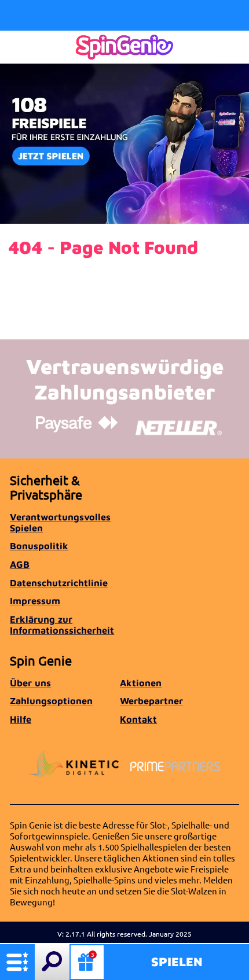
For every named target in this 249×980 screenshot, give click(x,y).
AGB (20, 564)
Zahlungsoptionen (51, 700)
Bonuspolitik (39, 545)
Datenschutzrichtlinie (59, 582)
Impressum (35, 600)
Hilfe (20, 718)
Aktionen (141, 682)
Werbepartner (151, 700)
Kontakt (138, 718)
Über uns (30, 682)
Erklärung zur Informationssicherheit (62, 624)
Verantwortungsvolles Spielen (60, 522)
